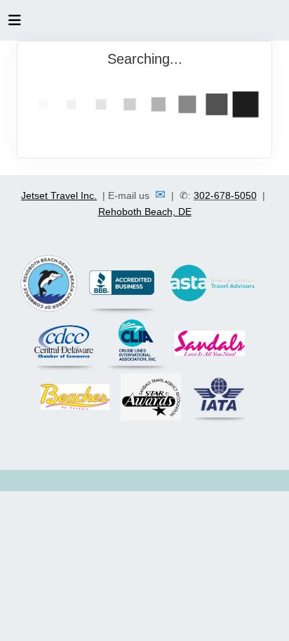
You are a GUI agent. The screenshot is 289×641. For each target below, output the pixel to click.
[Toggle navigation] (15, 24)
